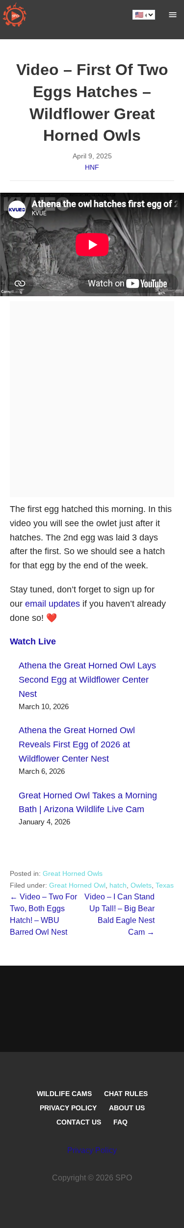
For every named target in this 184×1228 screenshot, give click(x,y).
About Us (127, 1108)
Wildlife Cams (64, 1094)
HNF (92, 167)
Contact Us (78, 1122)
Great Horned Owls (73, 873)
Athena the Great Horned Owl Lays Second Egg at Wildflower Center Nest (87, 680)
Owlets (141, 885)
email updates (52, 604)
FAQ (120, 1122)
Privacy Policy (68, 1108)
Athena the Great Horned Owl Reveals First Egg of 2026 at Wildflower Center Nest (77, 744)
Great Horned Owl (77, 885)
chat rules (126, 1094)
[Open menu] (173, 14)
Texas (165, 885)
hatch (118, 885)
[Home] (14, 14)
